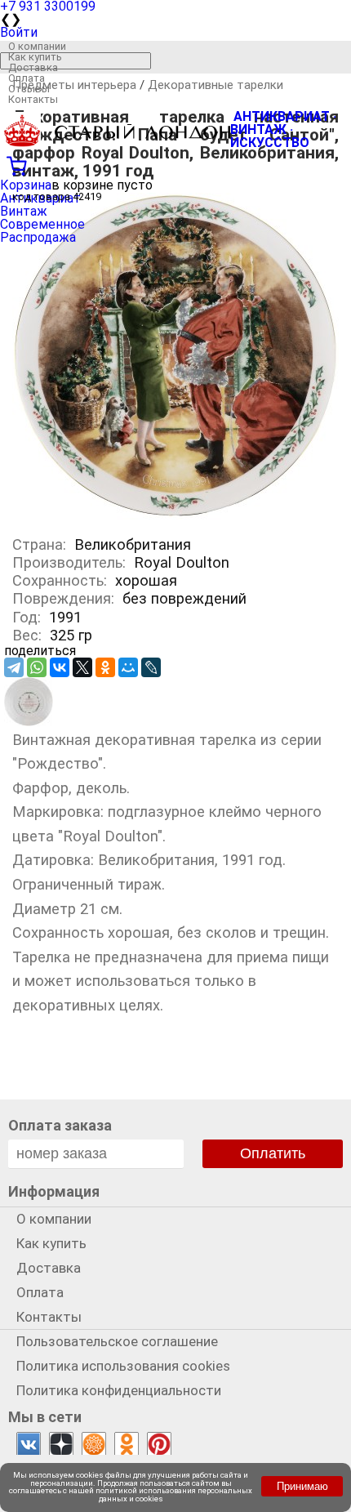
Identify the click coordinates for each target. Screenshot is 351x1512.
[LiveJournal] (151, 667)
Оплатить (272, 1153)
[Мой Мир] (128, 667)
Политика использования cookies (123, 1366)
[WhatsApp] (37, 667)
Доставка (33, 67)
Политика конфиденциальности (118, 1390)
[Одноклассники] (105, 667)
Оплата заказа (60, 1125)
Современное (42, 224)
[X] (82, 667)
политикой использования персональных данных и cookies (174, 1494)
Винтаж (23, 211)
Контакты (33, 99)
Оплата (26, 78)
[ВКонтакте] (59, 667)
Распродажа (38, 237)
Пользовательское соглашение (117, 1341)
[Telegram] (14, 667)
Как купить (35, 57)
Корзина (25, 185)
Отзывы (29, 89)
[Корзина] (175, 164)
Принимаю (302, 1486)
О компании (37, 46)
